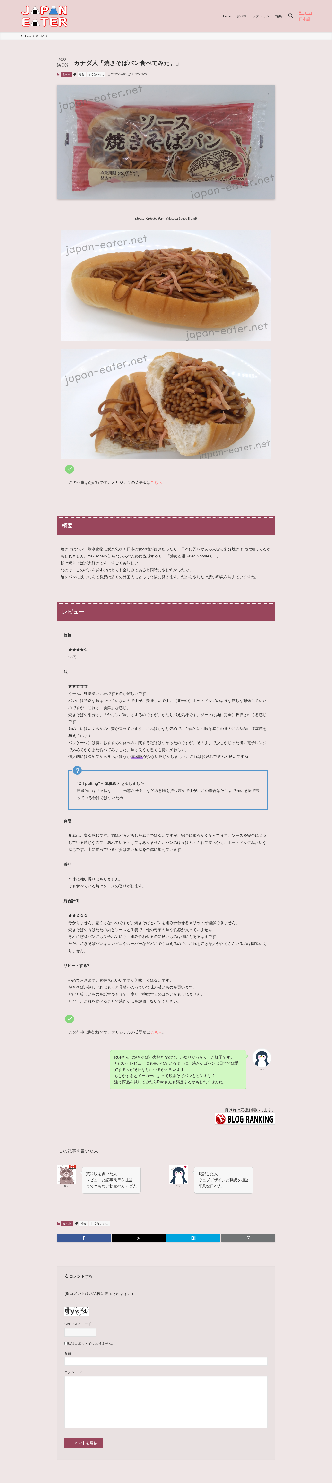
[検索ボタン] (290, 16)
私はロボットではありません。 (91, 1344)
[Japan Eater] (44, 16)
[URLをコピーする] (248, 1238)
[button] (84, 1238)
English (305, 13)
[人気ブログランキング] (245, 1124)
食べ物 (66, 74)
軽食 (81, 74)
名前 (67, 1353)
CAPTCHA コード (77, 1324)
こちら (156, 482)
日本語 (304, 19)
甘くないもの (96, 74)
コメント (73, 1372)
